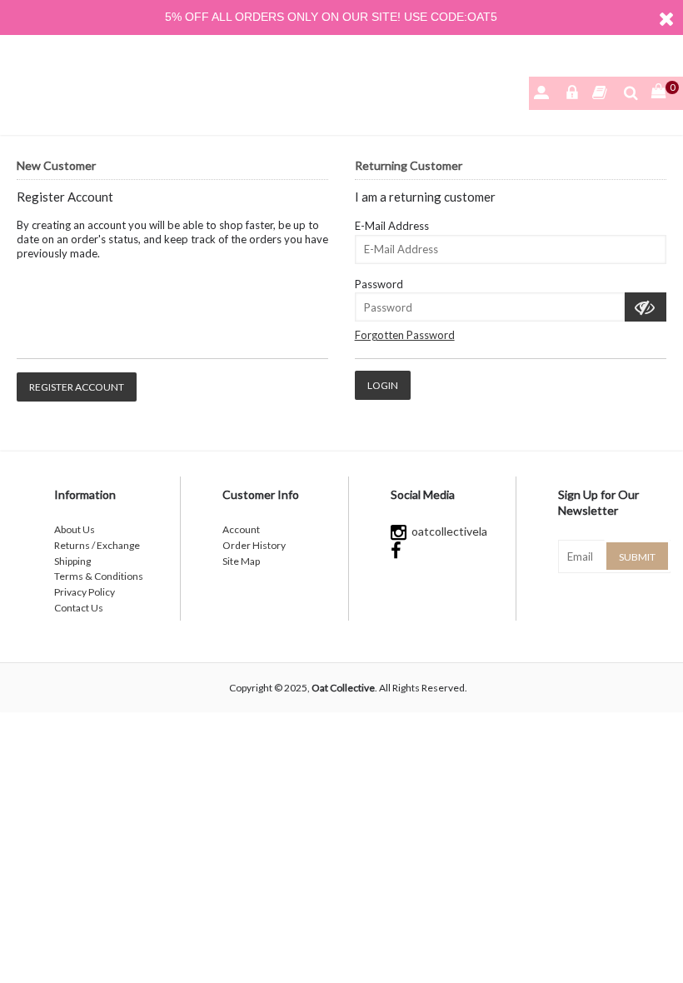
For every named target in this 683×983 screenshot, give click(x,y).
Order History (254, 545)
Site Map (241, 561)
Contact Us (78, 607)
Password (379, 284)
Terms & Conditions (98, 576)
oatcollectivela (446, 531)
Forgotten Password (405, 335)
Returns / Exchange (97, 545)
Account (241, 529)
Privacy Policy (84, 592)
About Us (74, 529)
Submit (637, 557)
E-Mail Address (392, 225)
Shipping (72, 561)
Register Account (76, 387)
